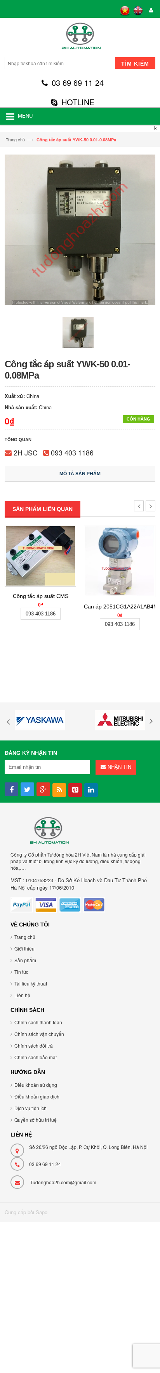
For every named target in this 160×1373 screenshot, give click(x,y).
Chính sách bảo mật (35, 1057)
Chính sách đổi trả (33, 1045)
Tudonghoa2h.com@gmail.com (63, 1182)
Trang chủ (15, 139)
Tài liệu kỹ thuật (30, 983)
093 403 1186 (72, 452)
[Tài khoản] (149, 10)
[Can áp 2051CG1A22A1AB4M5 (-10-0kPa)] (119, 561)
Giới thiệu (24, 948)
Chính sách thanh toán (38, 1022)
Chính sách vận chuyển (39, 1034)
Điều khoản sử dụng (35, 1084)
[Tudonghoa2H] (80, 38)
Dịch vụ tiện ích (30, 1108)
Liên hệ (22, 995)
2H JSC (26, 452)
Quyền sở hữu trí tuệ (35, 1119)
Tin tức (21, 971)
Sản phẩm (25, 960)
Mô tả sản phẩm (80, 473)
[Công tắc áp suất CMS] (40, 555)
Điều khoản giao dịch (36, 1096)
